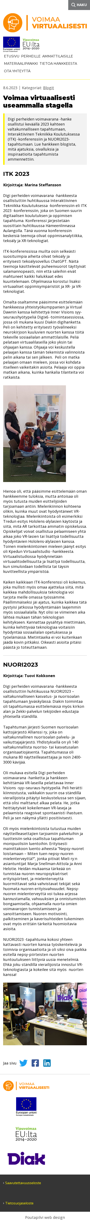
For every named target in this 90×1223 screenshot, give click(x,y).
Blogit (48, 87)
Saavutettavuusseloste (23, 1183)
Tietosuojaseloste (19, 1203)
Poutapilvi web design (45, 1217)
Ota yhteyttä (17, 71)
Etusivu (11, 56)
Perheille (31, 56)
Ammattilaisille (57, 56)
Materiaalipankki (21, 64)
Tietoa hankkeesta (58, 64)
